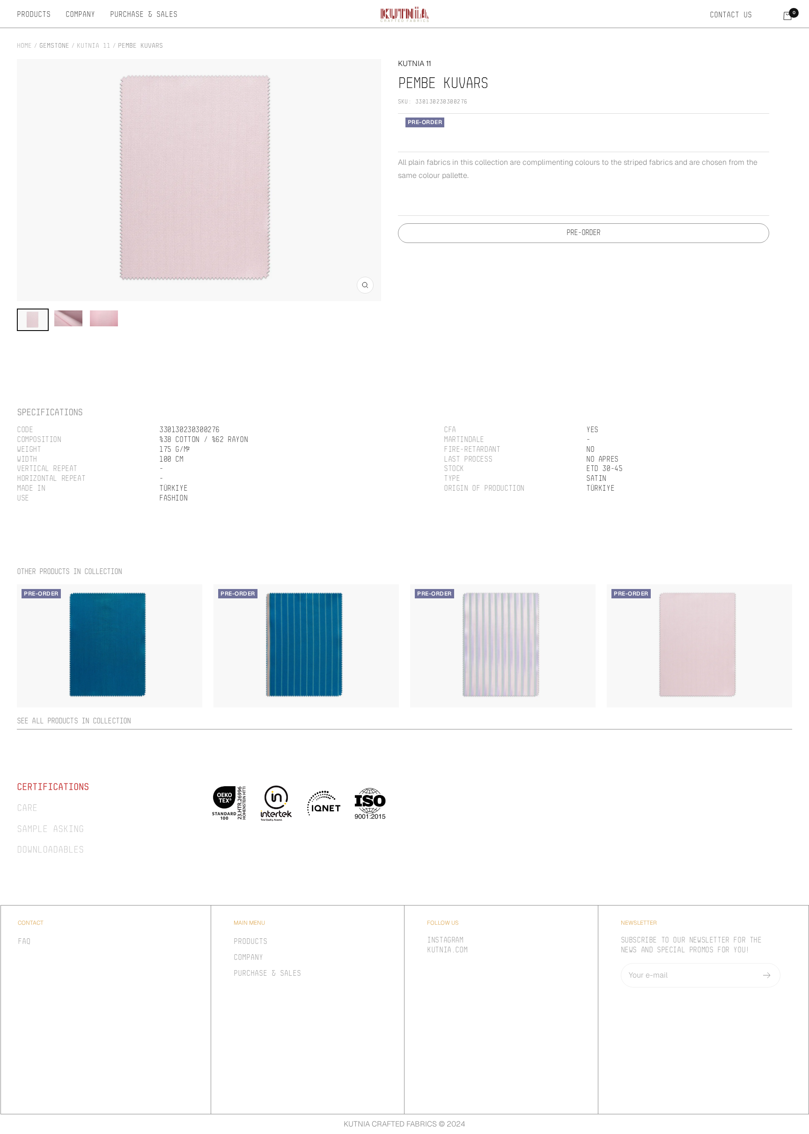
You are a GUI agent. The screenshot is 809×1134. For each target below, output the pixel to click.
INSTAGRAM (445, 940)
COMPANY (80, 15)
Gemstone (54, 46)
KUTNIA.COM (447, 950)
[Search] (767, 15)
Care (27, 808)
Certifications (53, 787)
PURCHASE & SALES (143, 15)
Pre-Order (583, 233)
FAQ (24, 942)
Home (24, 46)
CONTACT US (731, 15)
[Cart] (787, 16)
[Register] (767, 975)
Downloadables (50, 850)
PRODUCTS (34, 15)
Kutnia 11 (93, 46)
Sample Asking (50, 829)
